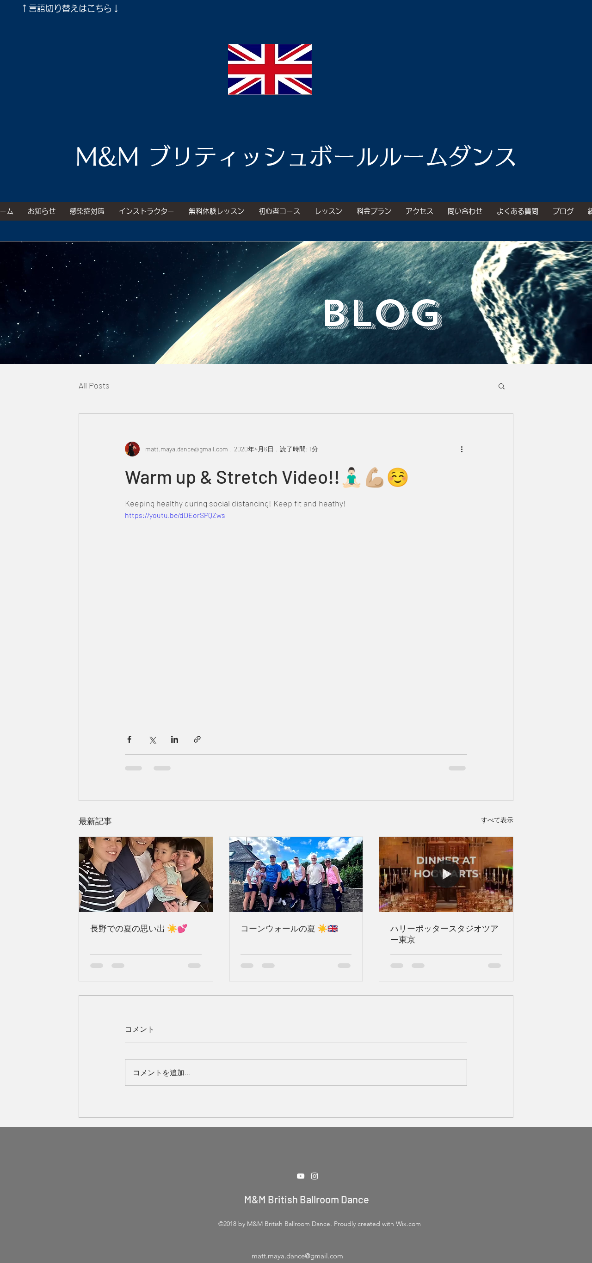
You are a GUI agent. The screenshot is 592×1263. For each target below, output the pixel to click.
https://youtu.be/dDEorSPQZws (175, 515)
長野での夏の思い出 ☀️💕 (138, 928)
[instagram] (314, 1176)
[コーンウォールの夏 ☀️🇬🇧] (296, 874)
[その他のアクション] (461, 449)
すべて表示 (497, 820)
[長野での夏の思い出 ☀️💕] (146, 874)
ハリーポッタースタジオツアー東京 (444, 933)
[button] (501, 385)
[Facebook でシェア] (129, 739)
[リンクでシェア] (197, 739)
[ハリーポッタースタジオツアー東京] (446, 874)
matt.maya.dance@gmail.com (297, 1255)
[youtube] (300, 1176)
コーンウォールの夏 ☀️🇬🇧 (289, 928)
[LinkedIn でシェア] (174, 739)
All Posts (94, 385)
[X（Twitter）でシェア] (152, 739)
